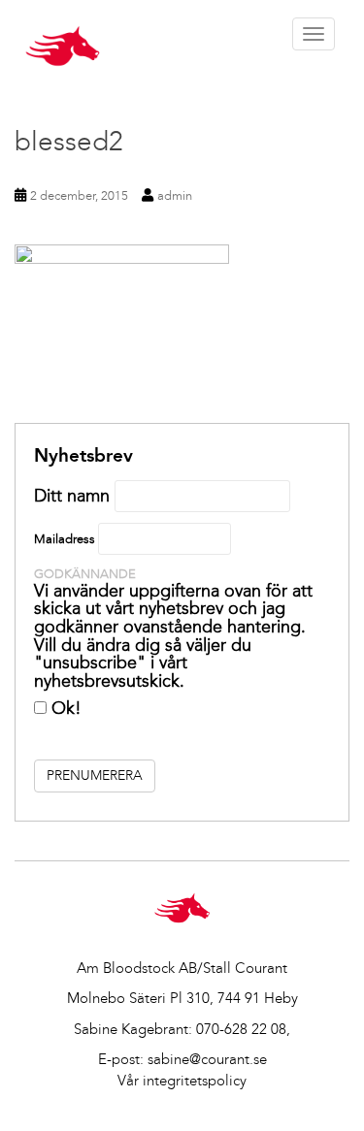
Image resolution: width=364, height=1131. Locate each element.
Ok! (64, 708)
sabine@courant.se (207, 1059)
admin (174, 195)
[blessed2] (182, 333)
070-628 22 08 (241, 1029)
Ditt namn (72, 495)
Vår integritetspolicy (182, 1080)
